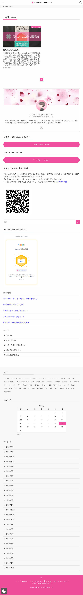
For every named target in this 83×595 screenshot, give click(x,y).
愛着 (19, 385)
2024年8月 (10, 529)
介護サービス (40, 381)
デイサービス (55, 378)
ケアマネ (6, 378)
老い (15, 388)
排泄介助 (37, 385)
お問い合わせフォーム (41, 144)
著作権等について (51, 581)
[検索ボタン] (80, 2)
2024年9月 (10, 524)
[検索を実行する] (78, 222)
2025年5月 (10, 486)
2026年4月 (10, 447)
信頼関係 (64, 381)
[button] (4, 591)
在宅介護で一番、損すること (13, 317)
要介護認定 (40, 388)
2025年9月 (10, 466)
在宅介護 (76, 381)
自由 (24, 388)
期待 (55, 385)
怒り (14, 385)
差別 (5, 385)
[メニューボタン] (2, 2)
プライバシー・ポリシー (41, 160)
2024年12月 (10, 510)
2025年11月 (10, 457)
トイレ (63, 378)
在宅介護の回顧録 (12, 355)
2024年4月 (10, 548)
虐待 (33, 388)
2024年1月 (10, 563)
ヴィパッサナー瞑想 (23, 381)
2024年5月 (10, 544)
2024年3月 (10, 553)
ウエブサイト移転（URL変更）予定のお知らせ (20, 299)
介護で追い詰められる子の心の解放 (16, 322)
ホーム (18, 581)
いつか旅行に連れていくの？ (13, 305)
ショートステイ (43, 378)
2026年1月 (10, 452)
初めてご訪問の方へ (13, 350)
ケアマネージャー (17, 378)
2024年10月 (10, 519)
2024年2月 (10, 558)
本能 (60, 385)
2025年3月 (10, 495)
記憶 (56, 388)
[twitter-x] (41, 128)
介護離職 (57, 381)
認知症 (62, 388)
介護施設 (49, 381)
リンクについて (62, 581)
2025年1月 (10, 505)
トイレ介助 (70, 378)
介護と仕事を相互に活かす (16, 345)
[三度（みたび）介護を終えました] (41, 2)
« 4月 (19, 434)
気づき (73, 385)
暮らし (44, 385)
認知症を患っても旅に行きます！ (15, 311)
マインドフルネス (9, 381)
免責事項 (24, 581)
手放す (25, 385)
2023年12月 (10, 568)
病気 (10, 388)
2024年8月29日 (61, 182)
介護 (32, 381)
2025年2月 (10, 500)
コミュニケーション (31, 378)
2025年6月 (10, 481)
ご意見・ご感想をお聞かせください (41, 583)
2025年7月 (10, 476)
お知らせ (9, 335)
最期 (50, 385)
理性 (5, 388)
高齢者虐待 (7, 392)
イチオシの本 (11, 340)
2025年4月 (10, 490)
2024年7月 (10, 534)
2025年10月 (10, 461)
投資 (30, 385)
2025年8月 (10, 471)
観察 (51, 388)
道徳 (72, 388)
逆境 (67, 388)
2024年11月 (10, 515)
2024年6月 (10, 539)
